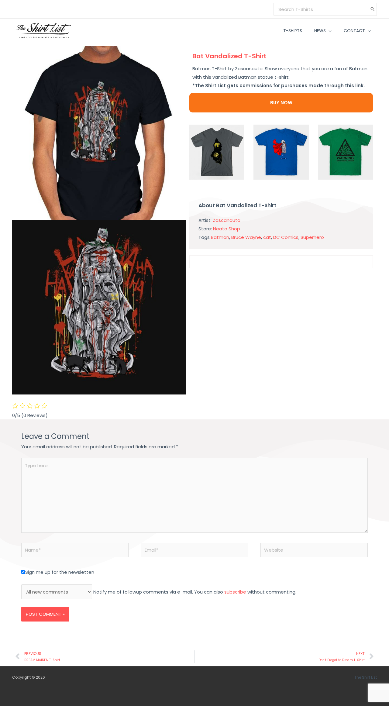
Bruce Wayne (246, 237)
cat (267, 237)
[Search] (373, 9)
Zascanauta (226, 220)
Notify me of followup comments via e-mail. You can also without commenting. (194, 592)
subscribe (235, 592)
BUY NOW (281, 102)
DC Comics (285, 237)
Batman (220, 237)
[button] (329, 31)
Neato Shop (226, 229)
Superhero (312, 237)
